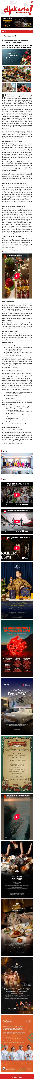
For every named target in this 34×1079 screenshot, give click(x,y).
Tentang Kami (17, 1075)
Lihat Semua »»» (17, 476)
